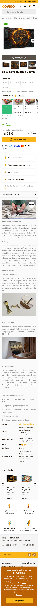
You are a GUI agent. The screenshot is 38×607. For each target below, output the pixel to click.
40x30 (11, 83)
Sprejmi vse (19, 600)
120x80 (31, 83)
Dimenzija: (6, 78)
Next (33, 41)
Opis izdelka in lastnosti (10, 194)
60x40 (17, 83)
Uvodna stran (6, 18)
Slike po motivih (24, 18)
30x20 (5, 83)
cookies (24, 583)
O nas (21, 566)
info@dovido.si (31, 545)
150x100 (5, 88)
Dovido (4, 188)
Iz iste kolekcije (7, 470)
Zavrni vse (19, 595)
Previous (3, 483)
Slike (15, 18)
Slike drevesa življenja (26, 424)
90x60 (24, 83)
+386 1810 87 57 (11, 545)
